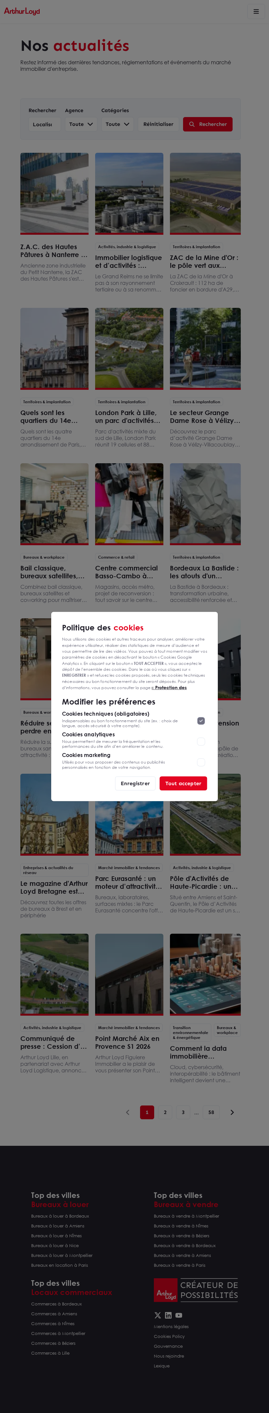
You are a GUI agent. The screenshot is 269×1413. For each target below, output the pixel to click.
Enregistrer (135, 783)
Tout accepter (183, 783)
